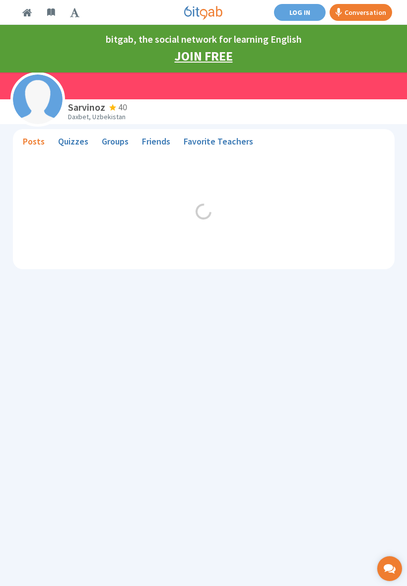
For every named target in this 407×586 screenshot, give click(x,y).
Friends (156, 141)
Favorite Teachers (218, 141)
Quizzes (73, 141)
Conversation (365, 12)
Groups (115, 141)
